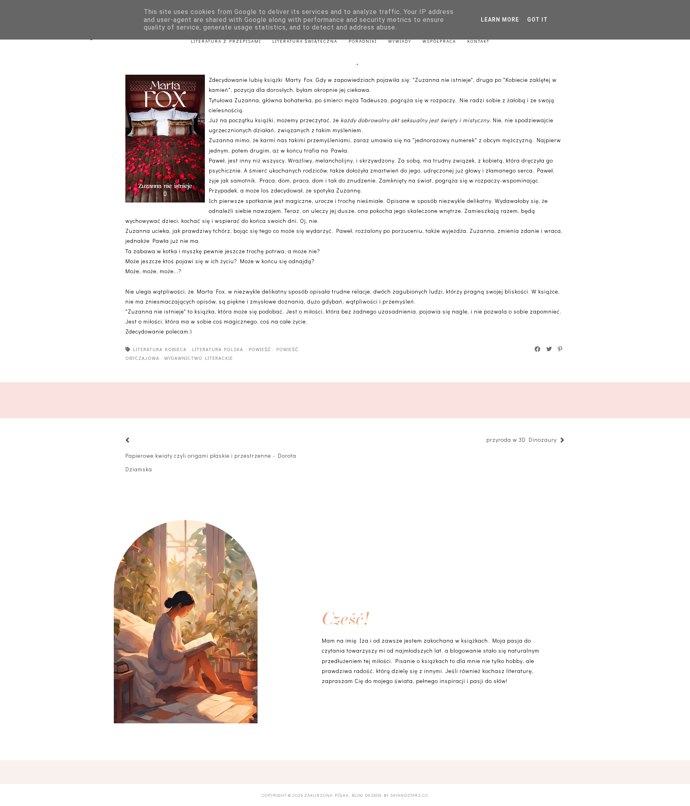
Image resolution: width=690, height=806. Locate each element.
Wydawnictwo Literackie (198, 358)
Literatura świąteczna (304, 41)
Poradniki (363, 41)
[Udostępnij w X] (549, 349)
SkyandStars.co (409, 795)
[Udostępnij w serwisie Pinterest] (560, 349)
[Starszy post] (482, 441)
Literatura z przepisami (226, 41)
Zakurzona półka (326, 795)
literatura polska (217, 349)
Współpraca (439, 41)
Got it (537, 19)
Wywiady (399, 41)
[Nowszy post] (137, 441)
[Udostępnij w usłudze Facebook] (537, 349)
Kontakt (478, 41)
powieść (260, 349)
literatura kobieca (159, 349)
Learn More (500, 19)
